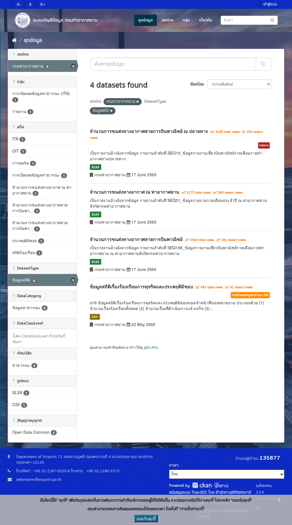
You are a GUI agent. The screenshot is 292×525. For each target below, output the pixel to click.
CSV (95, 317)
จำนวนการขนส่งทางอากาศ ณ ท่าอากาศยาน (134, 191)
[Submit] (263, 64)
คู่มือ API (150, 347)
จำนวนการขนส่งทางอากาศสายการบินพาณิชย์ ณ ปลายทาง (149, 131)
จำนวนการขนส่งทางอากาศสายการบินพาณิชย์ (136, 239)
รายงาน (264, 145)
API (132, 347)
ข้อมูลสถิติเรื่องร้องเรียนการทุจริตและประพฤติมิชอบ (141, 286)
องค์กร (167, 20)
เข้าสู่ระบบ (270, 4)
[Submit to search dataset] (272, 19)
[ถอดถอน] (137, 102)
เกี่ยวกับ (205, 20)
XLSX (95, 167)
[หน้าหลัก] (14, 40)
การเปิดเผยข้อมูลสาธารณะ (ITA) (250, 295)
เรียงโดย (197, 84)
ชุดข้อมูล (145, 20)
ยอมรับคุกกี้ (146, 518)
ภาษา (173, 465)
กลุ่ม (186, 20)
